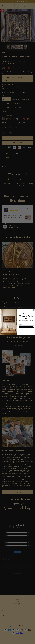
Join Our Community (26, 327)
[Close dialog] (34, 310)
